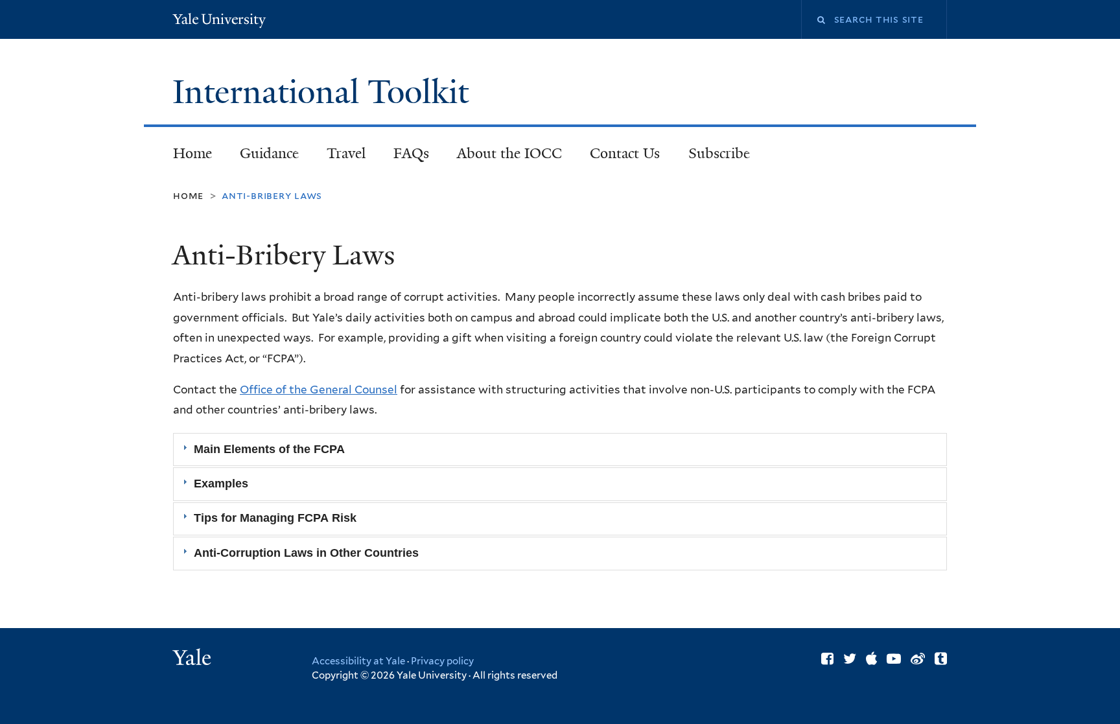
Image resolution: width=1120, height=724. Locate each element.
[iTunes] (871, 658)
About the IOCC (509, 153)
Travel (346, 153)
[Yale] (194, 659)
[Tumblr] (941, 658)
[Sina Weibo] (918, 658)
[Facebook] (827, 658)
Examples (221, 483)
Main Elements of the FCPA (269, 449)
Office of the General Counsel (318, 389)
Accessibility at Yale (358, 661)
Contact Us (625, 153)
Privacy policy (442, 661)
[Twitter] (849, 658)
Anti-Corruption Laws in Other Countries (306, 552)
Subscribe (712, 157)
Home (192, 153)
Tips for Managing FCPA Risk (275, 518)
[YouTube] (894, 658)
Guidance (262, 157)
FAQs (411, 153)
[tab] (560, 449)
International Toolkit (324, 92)
